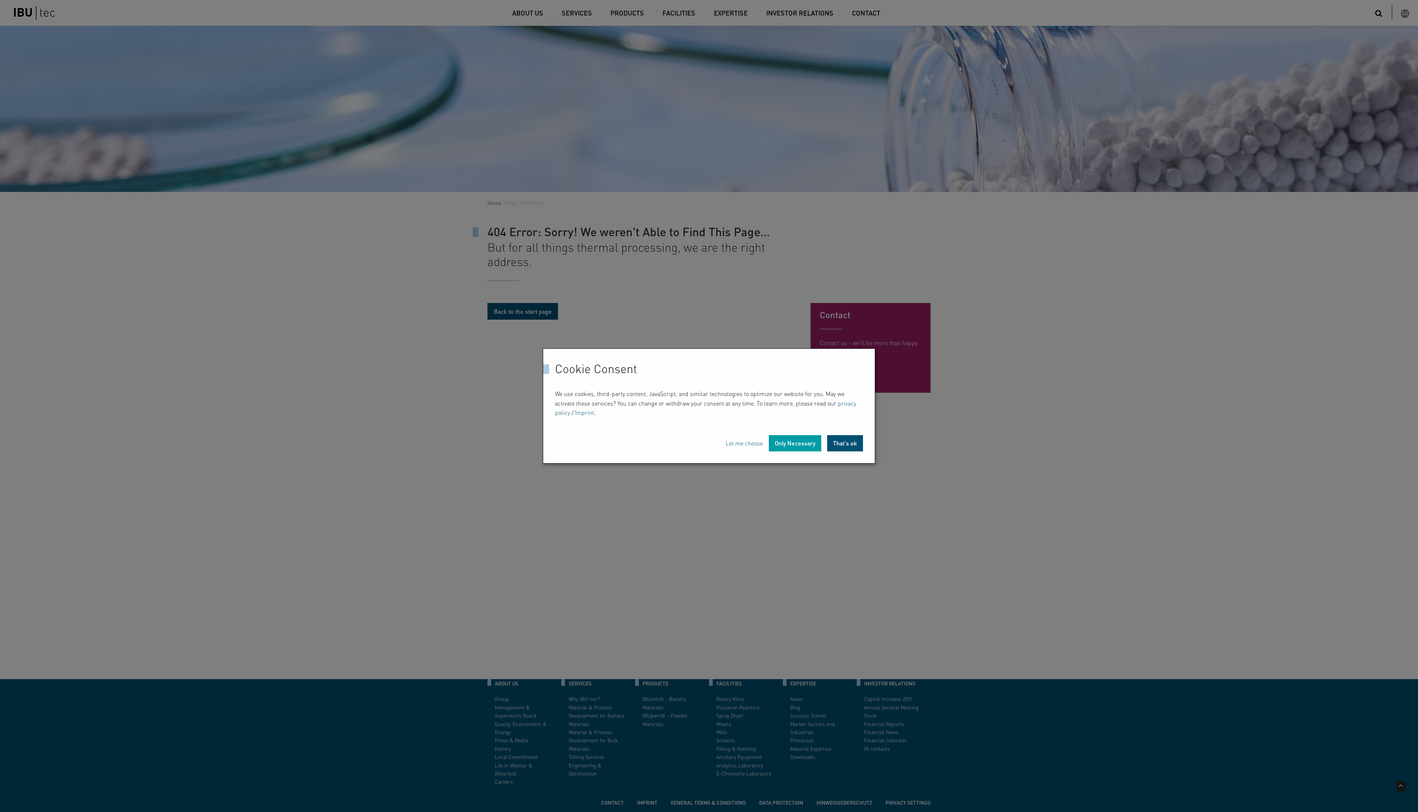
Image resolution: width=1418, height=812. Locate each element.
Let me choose (744, 443)
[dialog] (709, 406)
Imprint (584, 412)
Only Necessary (795, 443)
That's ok (845, 443)
